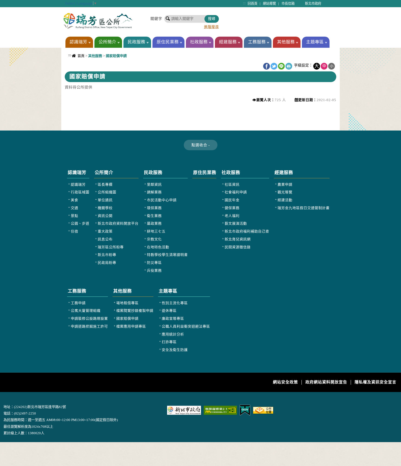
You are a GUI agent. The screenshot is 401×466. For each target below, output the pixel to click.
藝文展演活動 (236, 223)
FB (266, 66)
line (281, 66)
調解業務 (154, 192)
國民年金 (232, 200)
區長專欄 (105, 184)
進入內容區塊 (12, 2)
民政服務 (136, 42)
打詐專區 (169, 342)
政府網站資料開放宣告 (326, 382)
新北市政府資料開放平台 (118, 223)
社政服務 (199, 42)
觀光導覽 (285, 192)
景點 (74, 216)
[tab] (200, 145)
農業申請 (285, 184)
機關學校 (105, 208)
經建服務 (228, 42)
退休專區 (169, 311)
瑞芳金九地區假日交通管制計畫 (304, 208)
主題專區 (315, 42)
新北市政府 (313, 3)
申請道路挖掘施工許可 (89, 326)
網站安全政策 (285, 382)
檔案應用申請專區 (131, 326)
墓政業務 (154, 223)
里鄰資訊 (154, 184)
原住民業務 (168, 42)
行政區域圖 (80, 192)
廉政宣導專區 (173, 318)
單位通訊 (105, 200)
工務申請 (78, 303)
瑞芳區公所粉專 (111, 247)
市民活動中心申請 (162, 200)
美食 (74, 200)
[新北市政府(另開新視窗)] (184, 410)
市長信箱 (287, 3)
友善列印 (288, 66)
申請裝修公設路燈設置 (89, 318)
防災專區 (154, 263)
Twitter (274, 66)
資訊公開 (105, 216)
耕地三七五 (156, 231)
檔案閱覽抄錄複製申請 (134, 311)
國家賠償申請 (127, 318)
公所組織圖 (107, 192)
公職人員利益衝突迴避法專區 (186, 326)
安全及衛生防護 (175, 350)
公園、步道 (80, 223)
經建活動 (285, 200)
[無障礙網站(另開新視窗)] (220, 410)
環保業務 (154, 208)
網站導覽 (269, 3)
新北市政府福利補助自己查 (247, 231)
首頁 (81, 56)
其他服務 (286, 42)
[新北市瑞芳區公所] (98, 21)
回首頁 (252, 3)
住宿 (74, 231)
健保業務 (232, 208)
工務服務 (257, 42)
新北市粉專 (107, 255)
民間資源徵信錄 (238, 247)
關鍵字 (156, 19)
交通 (74, 208)
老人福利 (232, 216)
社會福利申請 (236, 192)
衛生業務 (154, 216)
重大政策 (105, 231)
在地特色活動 (158, 247)
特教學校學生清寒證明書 (167, 255)
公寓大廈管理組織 (85, 311)
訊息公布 (105, 239)
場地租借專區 (127, 303)
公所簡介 (107, 42)
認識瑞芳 (78, 42)
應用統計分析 (173, 334)
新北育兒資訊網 (238, 239)
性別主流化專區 (175, 303)
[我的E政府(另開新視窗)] (245, 410)
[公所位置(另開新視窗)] (263, 410)
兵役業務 (154, 270)
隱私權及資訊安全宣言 (375, 382)
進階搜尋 (211, 27)
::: (244, 3)
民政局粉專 (107, 263)
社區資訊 (232, 184)
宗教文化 (154, 239)
